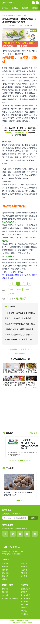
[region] (20, 131)
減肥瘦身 (24, 567)
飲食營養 (5, 567)
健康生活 (24, 564)
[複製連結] (25, 298)
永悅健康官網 (25, 589)
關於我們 (5, 589)
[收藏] (7, 298)
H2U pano (24, 604)
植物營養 (24, 576)
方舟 (24, 15)
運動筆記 (24, 608)
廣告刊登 (5, 595)
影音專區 (5, 573)
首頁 (3, 15)
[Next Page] (26, 284)
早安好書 (18, 15)
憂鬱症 (27, 289)
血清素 (12, 293)
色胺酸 (19, 289)
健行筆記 (24, 611)
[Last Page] (29, 284)
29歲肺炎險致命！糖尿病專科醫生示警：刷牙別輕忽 (20, 329)
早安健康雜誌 (25, 598)
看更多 (32, 433)
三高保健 (24, 570)
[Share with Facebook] (21, 298)
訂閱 (33, 518)
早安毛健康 (25, 601)
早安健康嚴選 (25, 595)
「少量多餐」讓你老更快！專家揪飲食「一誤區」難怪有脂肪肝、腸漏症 (20, 313)
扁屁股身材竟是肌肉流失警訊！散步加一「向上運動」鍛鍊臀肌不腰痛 (20, 324)
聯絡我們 (5, 592)
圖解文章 (5, 576)
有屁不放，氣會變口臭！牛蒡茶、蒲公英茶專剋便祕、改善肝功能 (20, 318)
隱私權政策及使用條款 (10, 598)
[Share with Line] (17, 298)
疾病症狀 (5, 564)
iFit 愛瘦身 (24, 614)
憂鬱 (11, 289)
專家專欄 (10, 15)
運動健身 (5, 570)
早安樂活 (5, 579)
